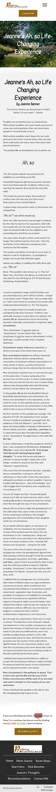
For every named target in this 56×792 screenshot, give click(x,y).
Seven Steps (43, 760)
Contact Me (41, 778)
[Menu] (44, 5)
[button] (28, 13)
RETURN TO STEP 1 (17, 723)
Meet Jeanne (24, 760)
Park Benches (36, 766)
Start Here (18, 766)
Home (9, 760)
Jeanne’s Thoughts (28, 772)
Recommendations (19, 778)
